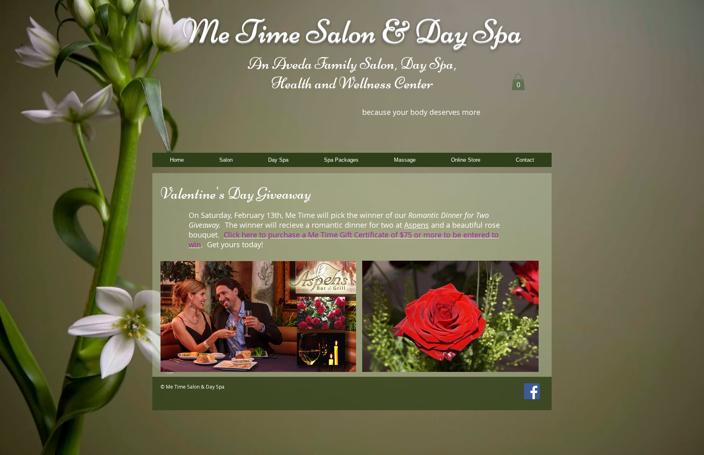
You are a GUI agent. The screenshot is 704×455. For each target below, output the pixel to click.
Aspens (416, 225)
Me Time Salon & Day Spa (352, 31)
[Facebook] (532, 391)
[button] (518, 82)
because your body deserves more (421, 112)
